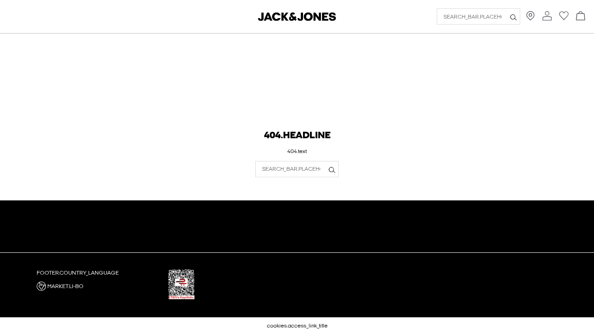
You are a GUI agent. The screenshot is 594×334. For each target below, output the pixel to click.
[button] (99, 286)
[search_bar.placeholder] (513, 16)
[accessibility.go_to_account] (547, 16)
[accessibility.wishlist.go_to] (563, 18)
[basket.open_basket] (580, 16)
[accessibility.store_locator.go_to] (530, 18)
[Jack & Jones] (297, 19)
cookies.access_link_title (297, 325)
